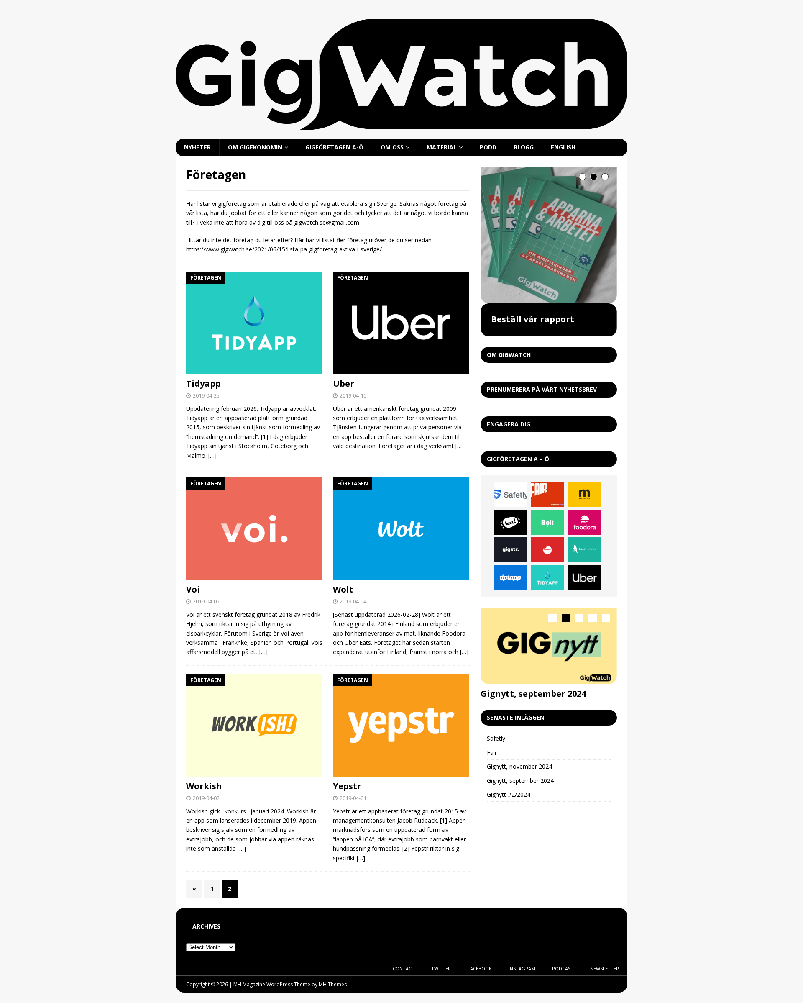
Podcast (562, 968)
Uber (343, 383)
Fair (492, 753)
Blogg (524, 147)
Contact (403, 968)
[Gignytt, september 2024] (549, 646)
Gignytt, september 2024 (533, 693)
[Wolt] (401, 528)
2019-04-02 (206, 798)
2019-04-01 (353, 798)
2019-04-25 (206, 395)
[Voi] (254, 528)
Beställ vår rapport (532, 319)
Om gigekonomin (255, 147)
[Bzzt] (510, 522)
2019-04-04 (353, 601)
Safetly (496, 738)
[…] (212, 455)
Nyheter (197, 147)
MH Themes (333, 984)
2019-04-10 (353, 395)
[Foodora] (584, 522)
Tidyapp (203, 383)
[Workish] (254, 725)
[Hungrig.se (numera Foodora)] (547, 549)
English (563, 147)
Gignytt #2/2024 (508, 794)
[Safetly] (510, 494)
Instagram (522, 968)
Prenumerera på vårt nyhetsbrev (542, 389)
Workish (204, 786)
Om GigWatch (509, 355)
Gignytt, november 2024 (519, 766)
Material (442, 147)
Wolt (343, 589)
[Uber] (401, 323)
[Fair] (547, 494)
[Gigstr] (510, 549)
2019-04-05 (206, 601)
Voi (193, 589)
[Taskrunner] (584, 549)
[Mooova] (584, 494)
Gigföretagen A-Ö (334, 147)
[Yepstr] (401, 725)
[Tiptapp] (510, 577)
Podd (488, 147)
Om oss (392, 147)
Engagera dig (508, 424)
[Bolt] (547, 522)
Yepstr (347, 786)
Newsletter (604, 968)
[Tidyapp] (254, 323)
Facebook (480, 968)
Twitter (441, 968)
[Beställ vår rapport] (549, 235)
